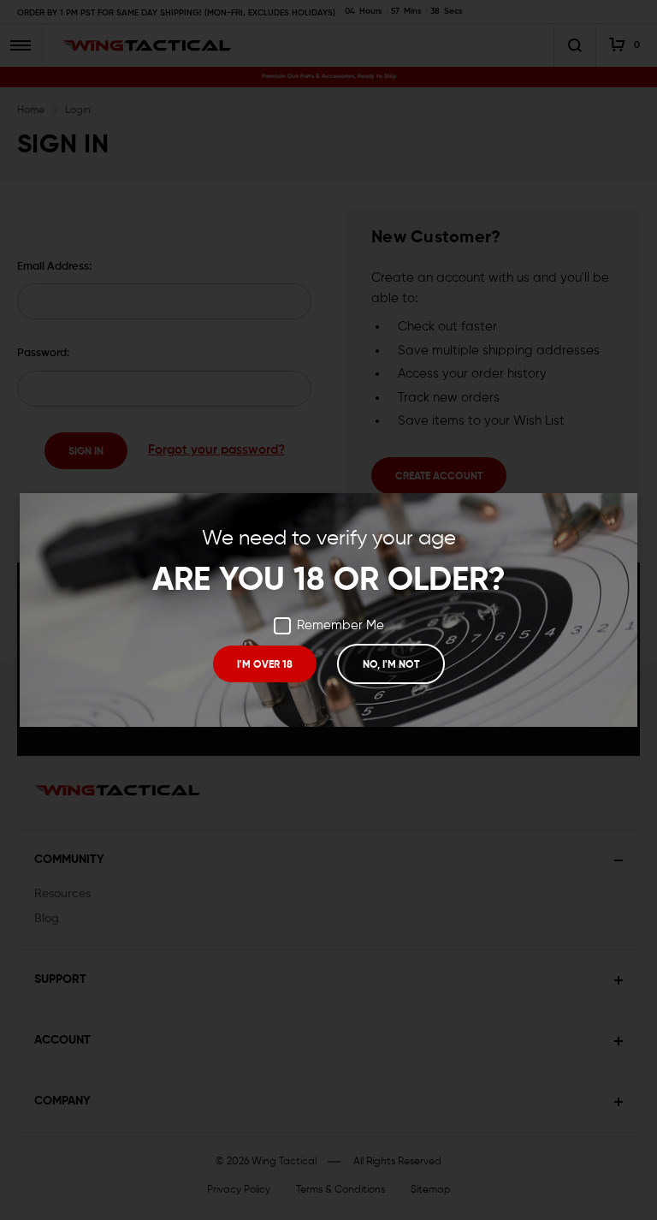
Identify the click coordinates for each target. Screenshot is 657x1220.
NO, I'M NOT (391, 665)
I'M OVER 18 (265, 665)
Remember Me (340, 625)
